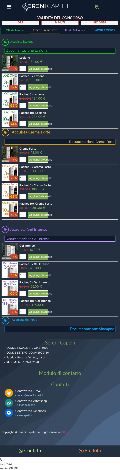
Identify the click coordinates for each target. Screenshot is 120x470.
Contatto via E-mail (28, 391)
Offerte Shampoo (105, 30)
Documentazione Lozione (27, 51)
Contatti (32, 450)
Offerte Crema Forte (45, 30)
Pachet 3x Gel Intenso (34, 264)
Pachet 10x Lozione (32, 112)
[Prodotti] (81, 451)
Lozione (24, 57)
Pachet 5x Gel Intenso (34, 282)
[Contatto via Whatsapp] (9, 403)
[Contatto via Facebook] (9, 413)
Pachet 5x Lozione (31, 94)
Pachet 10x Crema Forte (35, 203)
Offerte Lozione (15, 30)
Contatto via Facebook (30, 411)
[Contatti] (21, 451)
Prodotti (93, 450)
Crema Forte (27, 148)
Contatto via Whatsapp (31, 401)
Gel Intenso (27, 245)
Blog (66, 432)
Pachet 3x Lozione (32, 76)
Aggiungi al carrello (38, 68)
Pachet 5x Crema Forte (35, 185)
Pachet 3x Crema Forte (35, 166)
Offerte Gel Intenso (75, 30)
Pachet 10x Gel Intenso (35, 300)
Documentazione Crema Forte (91, 141)
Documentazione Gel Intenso (28, 239)
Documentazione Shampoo (92, 329)
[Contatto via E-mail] (9, 393)
